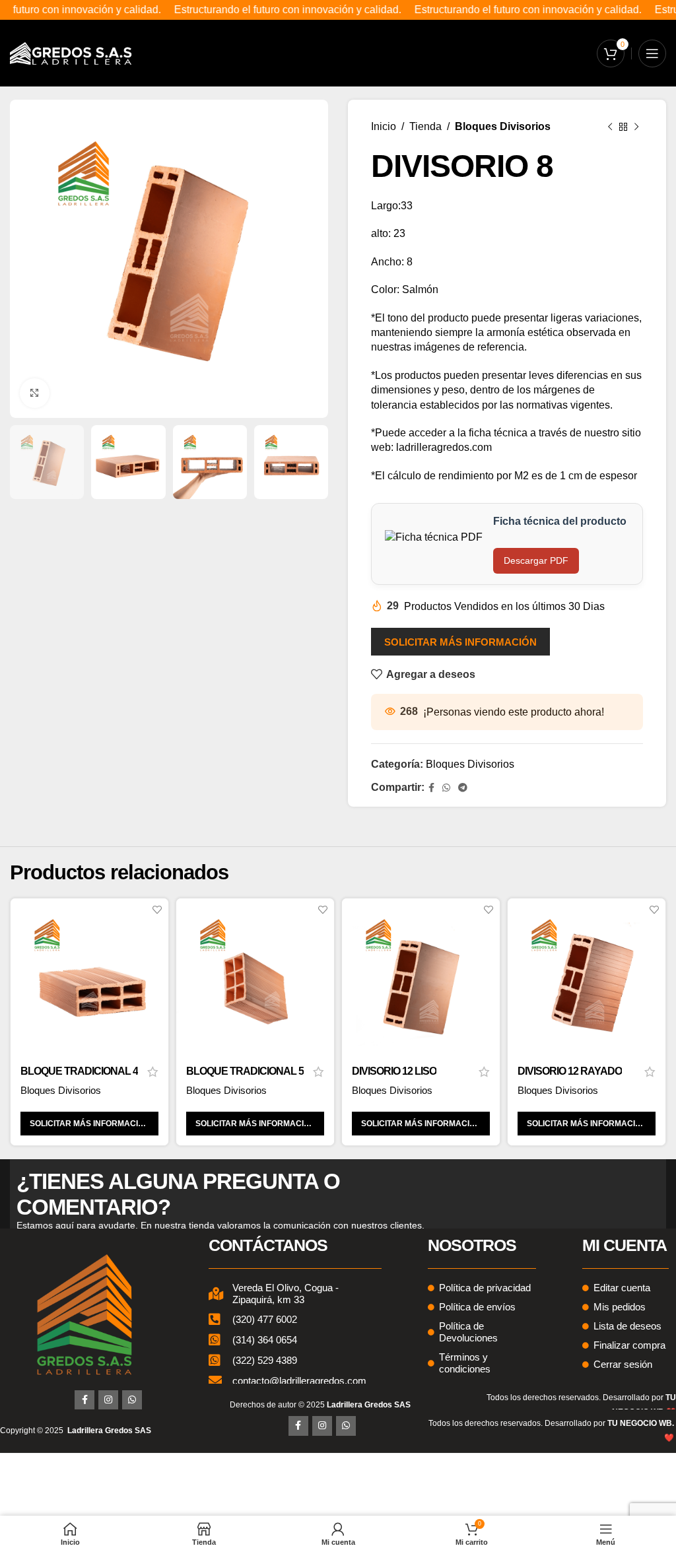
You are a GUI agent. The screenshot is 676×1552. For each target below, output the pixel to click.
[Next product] (636, 126)
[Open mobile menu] (652, 53)
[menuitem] (369, 1404)
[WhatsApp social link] (446, 788)
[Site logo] (71, 52)
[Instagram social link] (108, 1400)
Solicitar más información (460, 642)
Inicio (383, 126)
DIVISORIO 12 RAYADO (570, 1071)
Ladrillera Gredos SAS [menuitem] (109, 1430)
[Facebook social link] (431, 788)
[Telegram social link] (462, 788)
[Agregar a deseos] (156, 910)
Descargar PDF (536, 560)
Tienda (425, 126)
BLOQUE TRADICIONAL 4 (79, 1071)
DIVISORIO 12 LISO (394, 1071)
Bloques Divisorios (503, 126)
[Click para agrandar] (35, 393)
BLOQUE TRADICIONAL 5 (245, 1071)
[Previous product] (610, 126)
